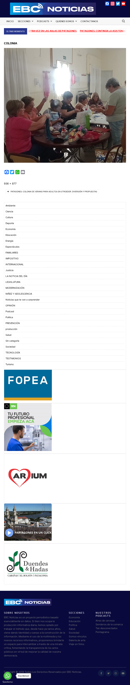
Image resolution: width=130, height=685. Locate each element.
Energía (9, 240)
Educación (11, 235)
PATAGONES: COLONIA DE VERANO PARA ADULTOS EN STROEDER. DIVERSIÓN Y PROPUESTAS (54, 191)
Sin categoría (12, 340)
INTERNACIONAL (15, 264)
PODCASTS (43, 21)
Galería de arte (77, 640)
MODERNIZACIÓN (15, 287)
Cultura (9, 217)
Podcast (10, 311)
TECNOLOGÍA (13, 352)
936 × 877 (10, 183)
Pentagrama (102, 632)
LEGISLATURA (13, 282)
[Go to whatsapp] (8, 676)
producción (11, 329)
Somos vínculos (78, 636)
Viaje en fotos (76, 644)
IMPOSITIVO (12, 258)
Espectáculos (12, 246)
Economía (11, 229)
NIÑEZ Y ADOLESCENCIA (19, 293)
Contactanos (89, 21)
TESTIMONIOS (13, 358)
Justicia (9, 270)
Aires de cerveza (105, 620)
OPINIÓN (10, 305)
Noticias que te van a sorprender (23, 299)
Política (73, 625)
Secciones (24, 21)
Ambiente (10, 205)
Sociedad (10, 346)
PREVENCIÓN (13, 323)
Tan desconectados (106, 628)
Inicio (10, 21)
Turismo (10, 364)
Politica (9, 317)
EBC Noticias (74, 671)
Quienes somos (65, 21)
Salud (8, 335)
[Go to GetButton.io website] (8, 682)
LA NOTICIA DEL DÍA (16, 276)
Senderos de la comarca (109, 624)
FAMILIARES (12, 252)
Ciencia (9, 211)
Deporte (10, 223)
